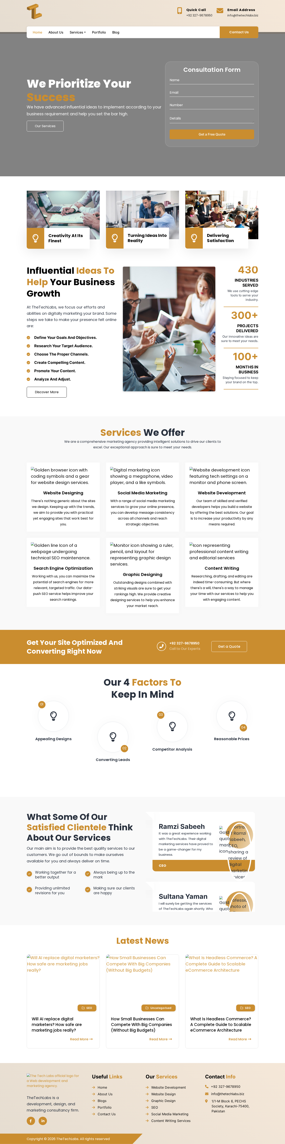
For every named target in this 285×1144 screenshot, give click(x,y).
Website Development (168, 1087)
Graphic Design (162, 1101)
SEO (154, 1107)
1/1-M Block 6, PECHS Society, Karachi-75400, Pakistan (230, 1106)
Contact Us (239, 32)
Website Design (163, 1094)
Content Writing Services (170, 1121)
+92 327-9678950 (199, 15)
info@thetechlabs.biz (242, 15)
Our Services (45, 126)
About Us (104, 1094)
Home (102, 1087)
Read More (79, 1039)
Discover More (47, 392)
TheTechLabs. (67, 1139)
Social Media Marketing (169, 1114)
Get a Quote (229, 646)
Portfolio (104, 1107)
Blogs (101, 1101)
